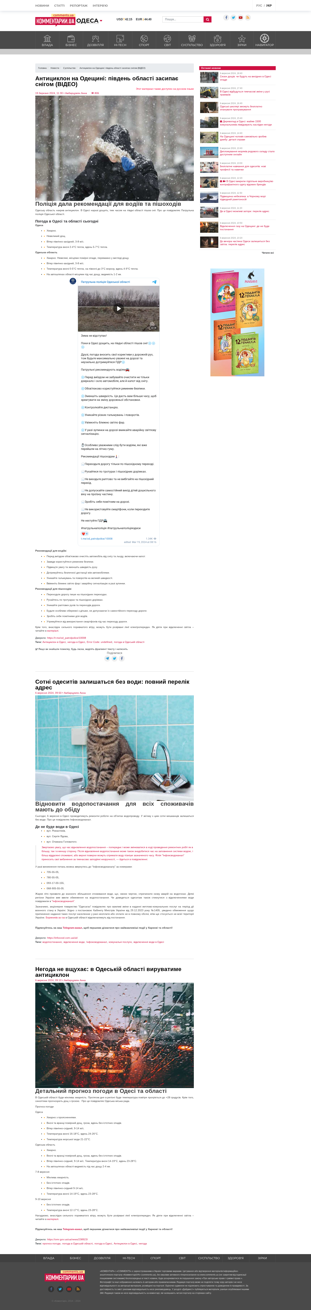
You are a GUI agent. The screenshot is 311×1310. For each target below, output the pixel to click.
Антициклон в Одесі (54, 642)
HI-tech (120, 45)
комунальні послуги (120, 941)
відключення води (74, 941)
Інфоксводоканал (96, 941)
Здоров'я (218, 45)
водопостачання (52, 941)
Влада (47, 45)
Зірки (241, 45)
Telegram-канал (72, 927)
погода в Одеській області (129, 642)
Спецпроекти (236, 6)
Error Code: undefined (99, 642)
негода (143, 1243)
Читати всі (268, 252)
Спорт (144, 45)
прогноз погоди (51, 1243)
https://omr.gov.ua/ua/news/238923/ (67, 1239)
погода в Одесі (103, 1243)
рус (259, 5)
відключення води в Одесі (149, 941)
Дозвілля (95, 45)
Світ (167, 45)
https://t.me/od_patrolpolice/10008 (66, 637)
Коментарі (60, 1301)
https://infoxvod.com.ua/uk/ (62, 937)
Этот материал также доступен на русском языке (165, 88)
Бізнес (71, 45)
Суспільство (192, 45)
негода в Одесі (76, 642)
